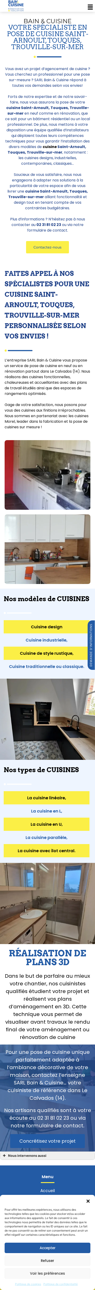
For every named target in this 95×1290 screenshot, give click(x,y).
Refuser (47, 1260)
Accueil (47, 1190)
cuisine (50, 146)
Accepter (48, 1247)
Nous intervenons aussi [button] (27, 1156)
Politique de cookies (28, 1284)
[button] (88, 1200)
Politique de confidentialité (60, 1284)
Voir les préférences (47, 1273)
